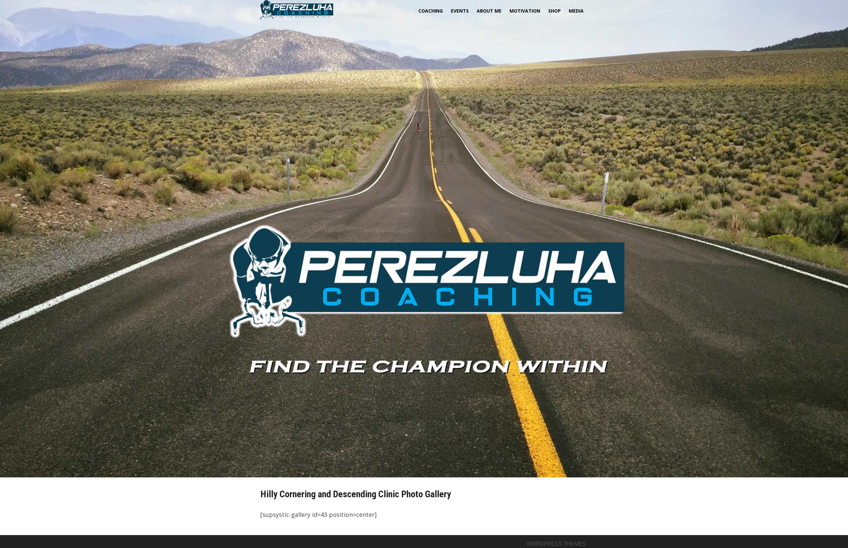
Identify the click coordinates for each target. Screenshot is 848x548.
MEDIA (576, 11)
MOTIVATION (524, 11)
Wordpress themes (556, 544)
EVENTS (460, 11)
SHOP (554, 11)
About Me (489, 11)
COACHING (430, 11)
